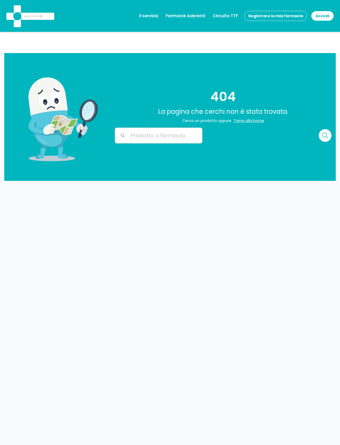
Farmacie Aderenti (185, 16)
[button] (16, 9)
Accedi (322, 16)
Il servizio (148, 16)
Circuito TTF (225, 16)
